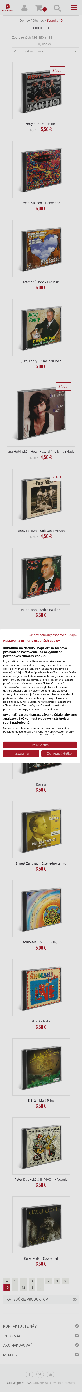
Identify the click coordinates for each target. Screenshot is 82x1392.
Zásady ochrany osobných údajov (53, 635)
